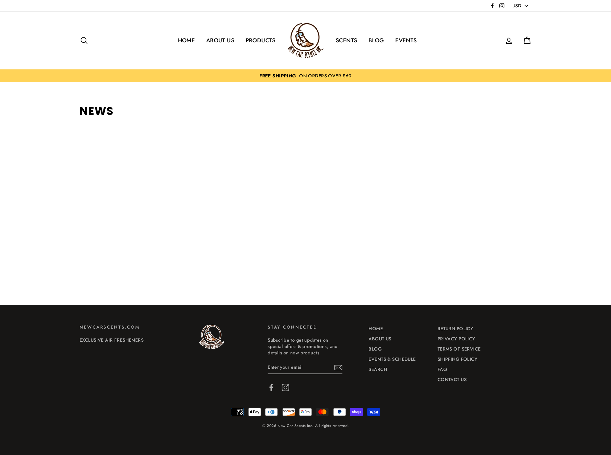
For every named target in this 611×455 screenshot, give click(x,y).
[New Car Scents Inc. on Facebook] (271, 387)
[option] (305, 76)
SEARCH (378, 369)
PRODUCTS (260, 40)
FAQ (442, 369)
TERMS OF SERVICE (459, 349)
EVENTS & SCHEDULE (392, 359)
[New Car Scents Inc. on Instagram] (285, 387)
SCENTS (346, 40)
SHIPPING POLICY (457, 359)
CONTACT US (452, 379)
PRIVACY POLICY (456, 339)
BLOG (376, 40)
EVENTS (406, 40)
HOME (186, 40)
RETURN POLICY (456, 328)
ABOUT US (220, 40)
